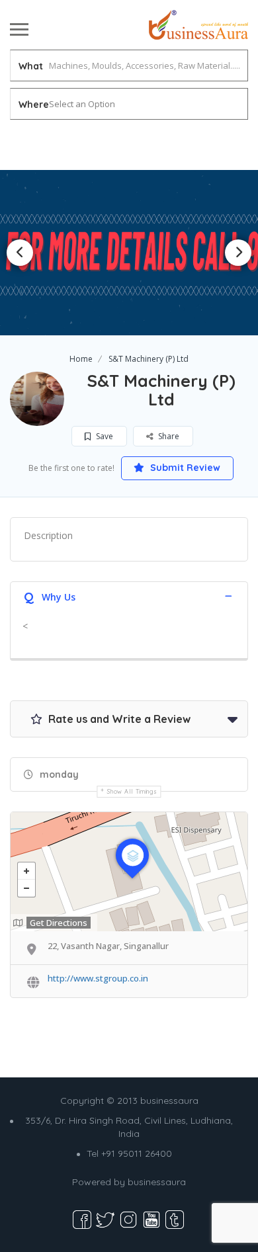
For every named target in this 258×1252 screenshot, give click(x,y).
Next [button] (238, 252)
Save (103, 436)
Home (81, 358)
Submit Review (184, 468)
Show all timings (132, 791)
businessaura (157, 1182)
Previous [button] (20, 252)
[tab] (129, 595)
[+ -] (129, 871)
